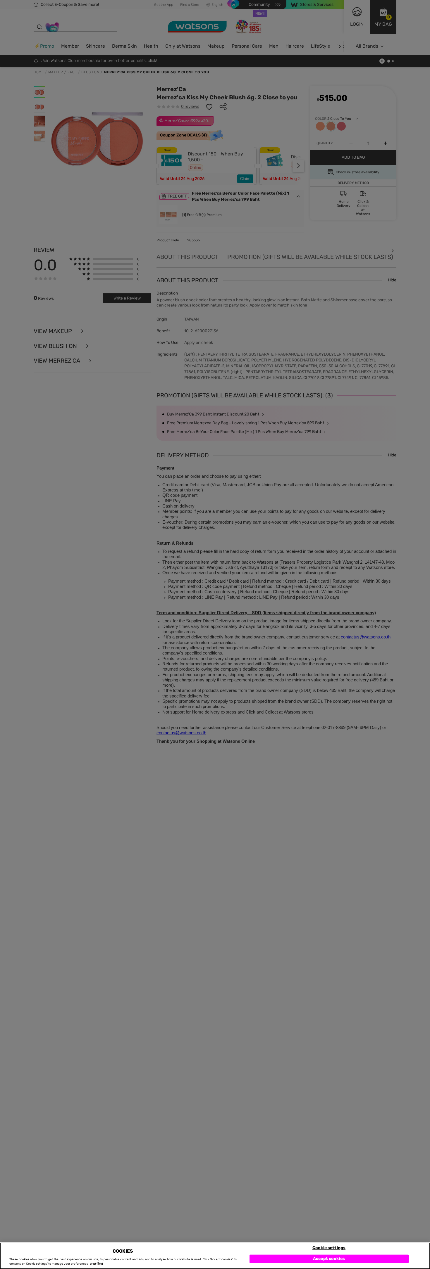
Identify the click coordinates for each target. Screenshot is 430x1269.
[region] (215, 1255)
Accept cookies (329, 1258)
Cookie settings (328, 1247)
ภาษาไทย (96, 1263)
